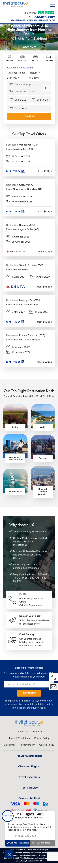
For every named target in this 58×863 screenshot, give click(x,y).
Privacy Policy (38, 707)
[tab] (9, 59)
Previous (3, 34)
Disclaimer (9, 745)
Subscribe (29, 693)
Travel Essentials (29, 777)
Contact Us (22, 731)
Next (54, 34)
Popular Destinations (29, 756)
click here (42, 855)
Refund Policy (41, 738)
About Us (37, 731)
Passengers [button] (21, 108)
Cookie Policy (46, 745)
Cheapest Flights (29, 766)
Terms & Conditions (19, 738)
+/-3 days (34, 78)
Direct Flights (17, 72)
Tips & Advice (29, 788)
